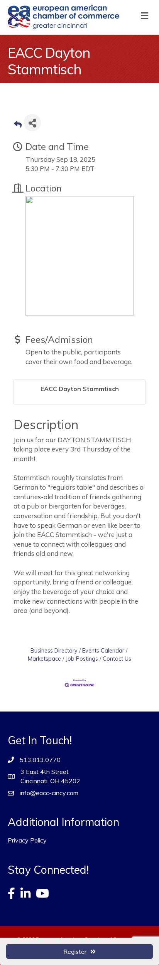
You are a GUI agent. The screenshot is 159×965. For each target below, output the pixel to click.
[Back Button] (18, 125)
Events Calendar (103, 650)
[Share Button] (32, 122)
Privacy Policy (27, 840)
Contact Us (117, 658)
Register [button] (74, 951)
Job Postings (82, 658)
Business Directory (54, 650)
